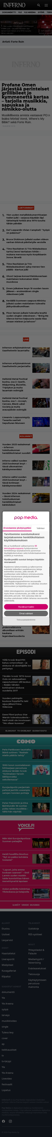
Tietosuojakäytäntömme (26, 620)
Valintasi (40, 528)
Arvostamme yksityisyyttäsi (17, 528)
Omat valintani (26, 613)
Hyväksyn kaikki (26, 606)
